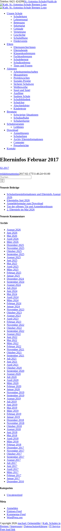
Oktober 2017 (14, 453)
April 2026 (12, 238)
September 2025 (15, 254)
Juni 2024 (12, 291)
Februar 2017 (14, 475)
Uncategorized (14, 494)
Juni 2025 (12, 260)
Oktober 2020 (14, 367)
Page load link (7, 529)
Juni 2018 (12, 432)
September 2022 (15, 331)
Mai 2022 (12, 340)
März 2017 (12, 472)
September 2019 (15, 395)
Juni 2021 (12, 361)
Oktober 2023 (14, 312)
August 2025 (14, 257)
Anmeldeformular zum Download (25, 203)
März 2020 (12, 383)
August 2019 (14, 398)
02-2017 (4, 167)
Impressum (16, 526)
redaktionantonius (9, 173)
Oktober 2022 (14, 327)
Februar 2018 (14, 444)
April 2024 (12, 297)
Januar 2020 (13, 389)
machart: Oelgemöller (29, 523)
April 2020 (12, 380)
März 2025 (12, 269)
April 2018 (12, 438)
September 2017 (15, 456)
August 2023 (14, 315)
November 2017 (15, 450)
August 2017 (14, 460)
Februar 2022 (14, 346)
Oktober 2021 (14, 352)
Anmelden (12, 508)
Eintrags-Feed (14, 511)
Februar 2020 (14, 386)
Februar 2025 (14, 272)
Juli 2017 (12, 463)
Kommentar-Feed (16, 514)
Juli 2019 (12, 401)
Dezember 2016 (15, 481)
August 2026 (14, 229)
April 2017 (12, 469)
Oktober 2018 (14, 426)
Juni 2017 (12, 466)
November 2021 (15, 349)
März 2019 (12, 410)
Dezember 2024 (15, 278)
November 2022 (15, 324)
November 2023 (15, 309)
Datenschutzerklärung (35, 526)
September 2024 (15, 281)
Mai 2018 (12, 435)
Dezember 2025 (15, 245)
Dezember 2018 (15, 420)
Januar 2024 (13, 306)
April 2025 (12, 266)
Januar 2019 (13, 417)
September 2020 (15, 370)
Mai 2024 (12, 294)
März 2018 (12, 441)
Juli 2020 (12, 377)
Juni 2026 (12, 232)
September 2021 (15, 355)
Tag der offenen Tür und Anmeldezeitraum (30, 206)
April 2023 (12, 318)
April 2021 (12, 364)
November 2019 (15, 392)
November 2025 (15, 248)
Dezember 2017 (15, 447)
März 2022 (12, 343)
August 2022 (14, 334)
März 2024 (12, 300)
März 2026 (12, 242)
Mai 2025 (12, 263)
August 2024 (14, 284)
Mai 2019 (12, 407)
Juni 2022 (12, 337)
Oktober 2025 (14, 251)
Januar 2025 (13, 275)
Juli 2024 (12, 288)
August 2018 (14, 429)
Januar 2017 (13, 478)
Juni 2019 (12, 404)
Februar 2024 (14, 303)
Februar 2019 (14, 413)
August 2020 (14, 374)
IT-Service (54, 526)
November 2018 (15, 423)
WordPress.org (15, 517)
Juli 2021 (12, 358)
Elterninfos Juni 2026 (18, 200)
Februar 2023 (14, 321)
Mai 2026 (12, 235)
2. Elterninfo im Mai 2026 (21, 209)
